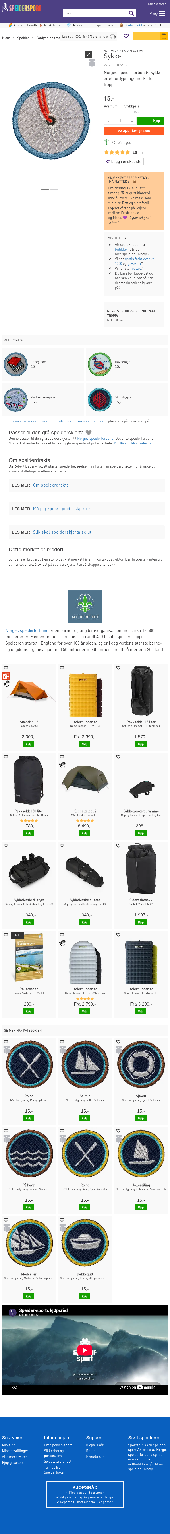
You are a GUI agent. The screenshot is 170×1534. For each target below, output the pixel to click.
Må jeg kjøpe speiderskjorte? (62, 508)
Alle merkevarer (14, 1456)
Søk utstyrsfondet (57, 1461)
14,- (136, 111)
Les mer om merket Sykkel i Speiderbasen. (42, 421)
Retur (90, 1450)
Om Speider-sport (58, 1444)
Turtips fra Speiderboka (54, 1469)
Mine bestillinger (15, 1450)
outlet (136, 268)
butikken (122, 249)
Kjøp (28, 744)
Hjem (6, 37)
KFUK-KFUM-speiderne (132, 443)
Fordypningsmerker (51, 37)
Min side (8, 1444)
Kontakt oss (95, 1456)
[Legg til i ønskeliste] (5, 667)
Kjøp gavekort (12, 1462)
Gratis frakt (133, 25)
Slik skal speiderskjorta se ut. (63, 532)
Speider (23, 37)
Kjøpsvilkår (95, 1444)
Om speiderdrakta (51, 485)
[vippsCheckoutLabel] (134, 131)
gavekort (134, 263)
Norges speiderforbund (95, 438)
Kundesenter (157, 4)
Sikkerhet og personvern (54, 1453)
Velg (84, 744)
